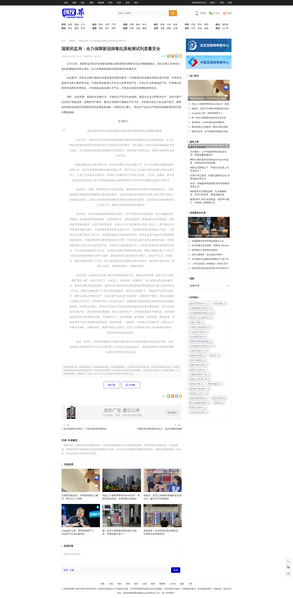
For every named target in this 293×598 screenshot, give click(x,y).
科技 (70, 28)
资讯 (128, 3)
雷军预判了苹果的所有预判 (204, 250)
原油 (200, 28)
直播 (162, 28)
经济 (119, 3)
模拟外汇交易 (198, 369)
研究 (110, 3)
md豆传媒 (219, 303)
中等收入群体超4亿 (200, 327)
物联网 (101, 3)
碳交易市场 (219, 398)
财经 (63, 28)
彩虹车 (215, 355)
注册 (230, 3)
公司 (83, 24)
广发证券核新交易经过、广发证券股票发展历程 (83, 429)
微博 (229, 13)
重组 (144, 28)
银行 (156, 24)
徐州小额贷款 (198, 360)
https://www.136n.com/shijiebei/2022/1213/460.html (110, 374)
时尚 (187, 24)
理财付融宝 (215, 384)
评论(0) (97, 56)
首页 (63, 41)
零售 (132, 28)
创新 (74, 3)
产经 (114, 24)
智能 (76, 28)
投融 (76, 24)
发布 (175, 570)
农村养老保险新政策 (201, 341)
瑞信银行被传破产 (200, 388)
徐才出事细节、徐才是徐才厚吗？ (208, 254)
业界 (107, 24)
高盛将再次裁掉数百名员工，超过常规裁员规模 (159, 429)
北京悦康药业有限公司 (202, 346)
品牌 (125, 24)
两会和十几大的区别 (201, 317)
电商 (125, 28)
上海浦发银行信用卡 (201, 308)
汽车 (193, 28)
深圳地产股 (197, 384)
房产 (107, 28)
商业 (101, 24)
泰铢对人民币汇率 (200, 379)
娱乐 (218, 24)
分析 (66, 3)
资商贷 (219, 403)
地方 (83, 3)
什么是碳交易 (198, 336)
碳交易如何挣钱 (199, 398)
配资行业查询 (198, 407)
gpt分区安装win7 (199, 303)
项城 (206, 28)
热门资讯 (194, 75)
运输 (138, 28)
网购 (169, 28)
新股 (162, 24)
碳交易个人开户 (199, 393)
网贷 (206, 24)
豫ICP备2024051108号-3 (87, 589)
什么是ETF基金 (199, 332)
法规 (175, 28)
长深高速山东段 (199, 412)
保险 (101, 28)
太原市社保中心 (199, 351)
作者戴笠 (73, 440)
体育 (156, 28)
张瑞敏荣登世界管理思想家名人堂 (208, 241)
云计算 (225, 28)
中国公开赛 (197, 322)
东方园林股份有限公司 (202, 313)
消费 (132, 24)
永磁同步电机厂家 (200, 374)
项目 (136, 3)
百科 (200, 24)
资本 (187, 28)
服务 (138, 24)
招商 (91, 3)
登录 (222, 3)
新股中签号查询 (199, 365)
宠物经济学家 (198, 355)
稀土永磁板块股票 (200, 403)
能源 (182, 584)
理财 (94, 28)
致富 (175, 24)
